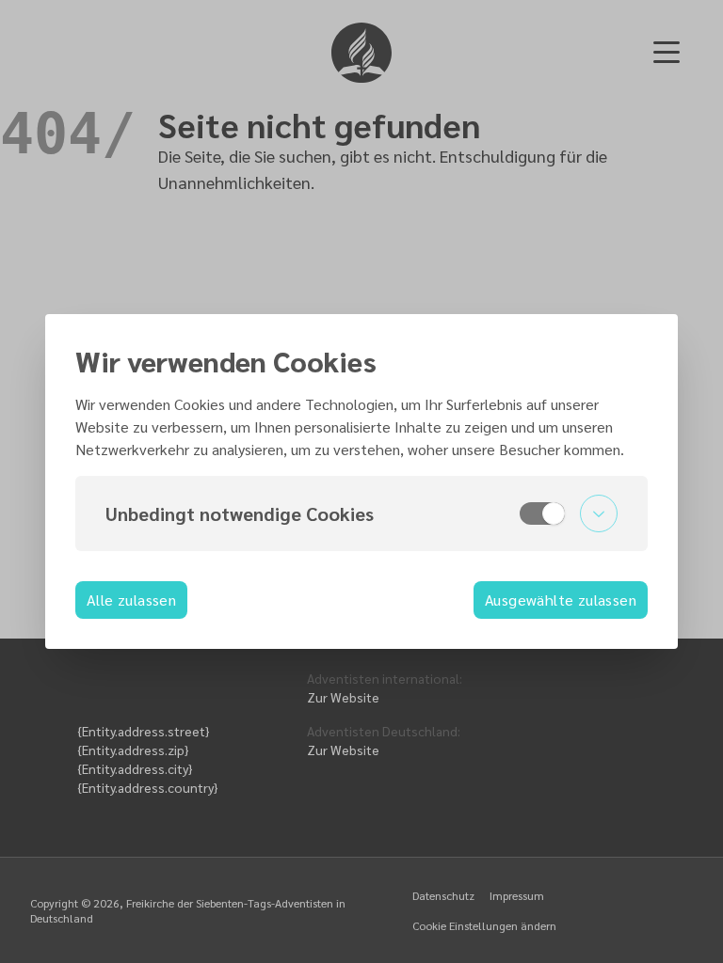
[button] (361, 513)
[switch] (542, 513)
